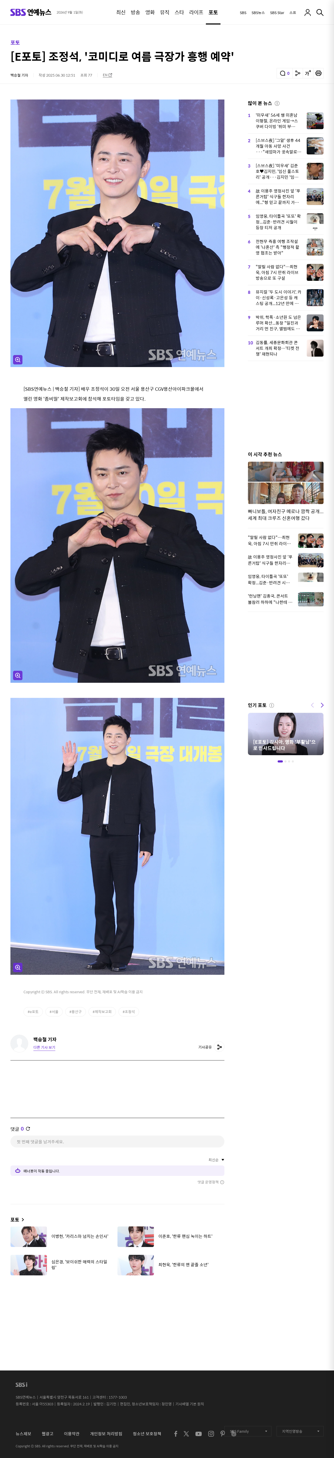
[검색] (320, 12)
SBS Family (239, 1431)
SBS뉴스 (258, 12)
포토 (15, 42)
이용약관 (72, 1433)
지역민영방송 (292, 1431)
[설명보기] (277, 103)
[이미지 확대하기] (17, 359)
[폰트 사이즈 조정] (308, 73)
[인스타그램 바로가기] (211, 1434)
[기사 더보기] (21, 1219)
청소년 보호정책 (147, 1433)
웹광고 (47, 1433)
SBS (243, 12)
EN (105, 75)
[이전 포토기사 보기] (312, 705)
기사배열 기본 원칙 (189, 1404)
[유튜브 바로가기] (198, 1434)
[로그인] (307, 12)
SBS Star (277, 12)
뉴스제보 (23, 1433)
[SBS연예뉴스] (30, 12)
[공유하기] (298, 73)
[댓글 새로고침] (28, 1128)
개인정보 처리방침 (106, 1433)
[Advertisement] (117, 1305)
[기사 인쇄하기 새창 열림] (318, 73)
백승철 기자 (19, 75)
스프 (292, 12)
